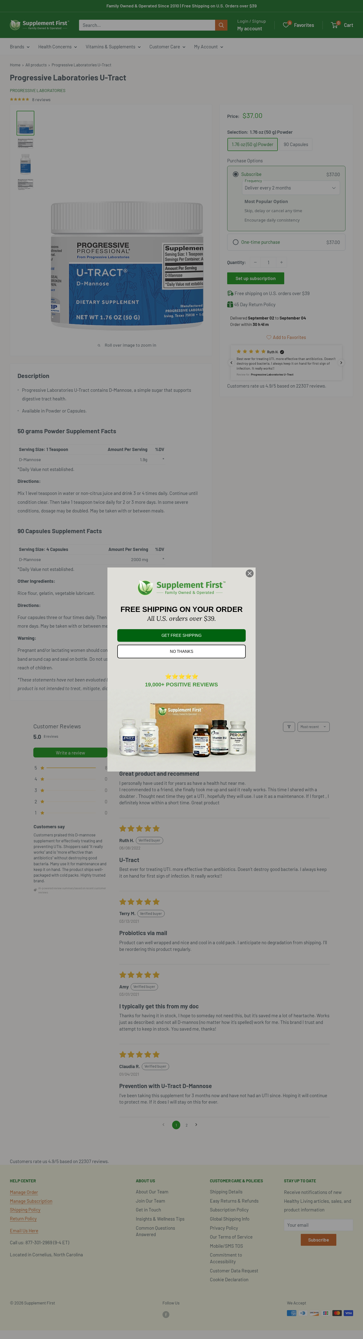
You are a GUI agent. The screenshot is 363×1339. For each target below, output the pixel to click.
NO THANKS (181, 651)
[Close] (250, 573)
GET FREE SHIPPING (181, 635)
